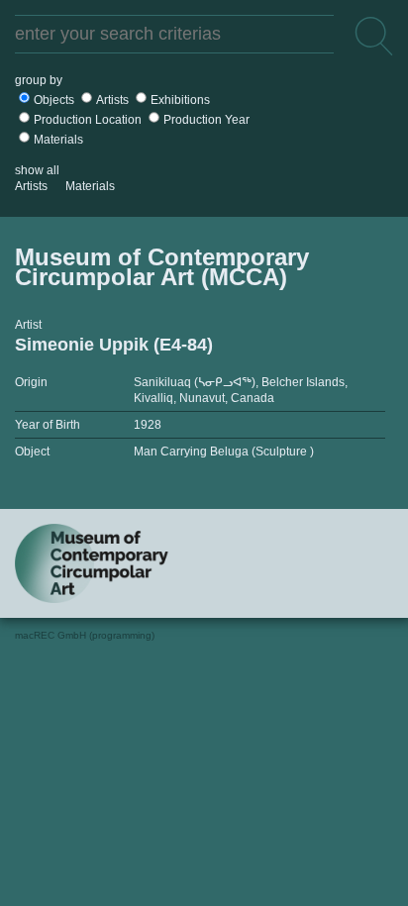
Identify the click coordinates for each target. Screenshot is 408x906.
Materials (58, 140)
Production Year (206, 120)
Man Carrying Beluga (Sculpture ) (224, 451)
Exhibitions (180, 100)
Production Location (88, 120)
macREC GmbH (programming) (84, 635)
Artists (112, 100)
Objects (54, 100)
